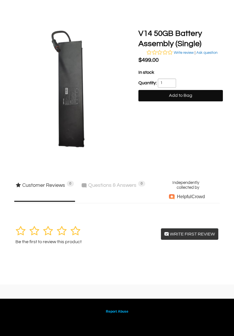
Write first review (192, 234)
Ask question (206, 53)
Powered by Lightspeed (117, 321)
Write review (184, 53)
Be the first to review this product (48, 241)
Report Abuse (117, 312)
